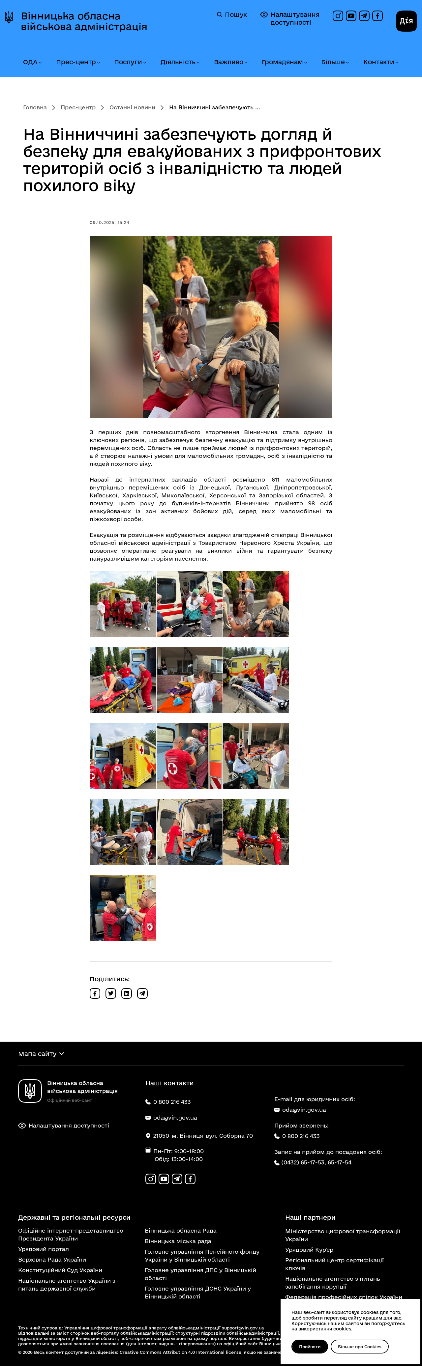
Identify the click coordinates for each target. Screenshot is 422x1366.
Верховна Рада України (52, 1259)
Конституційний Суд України (60, 1270)
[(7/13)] (123, 756)
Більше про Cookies (359, 1346)
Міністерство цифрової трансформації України (342, 1235)
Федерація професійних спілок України (343, 1297)
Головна (35, 107)
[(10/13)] (123, 832)
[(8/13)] (190, 756)
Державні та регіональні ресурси (74, 1217)
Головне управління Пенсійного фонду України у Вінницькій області (202, 1255)
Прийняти (309, 1346)
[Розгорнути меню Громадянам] (305, 63)
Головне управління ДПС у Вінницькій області (200, 1274)
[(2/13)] (190, 604)
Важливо (228, 62)
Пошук (236, 14)
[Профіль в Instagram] (338, 16)
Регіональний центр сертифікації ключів (334, 1264)
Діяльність (178, 62)
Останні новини (132, 107)
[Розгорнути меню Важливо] (245, 63)
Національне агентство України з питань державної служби (66, 1284)
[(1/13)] (123, 604)
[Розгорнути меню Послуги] (144, 63)
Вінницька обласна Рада (181, 1230)
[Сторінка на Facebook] (377, 16)
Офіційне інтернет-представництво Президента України (70, 1234)
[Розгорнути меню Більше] (347, 63)
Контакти (378, 62)
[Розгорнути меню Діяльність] (198, 63)
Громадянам (282, 62)
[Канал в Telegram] (364, 16)
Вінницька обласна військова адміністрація (84, 21)
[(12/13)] (256, 832)
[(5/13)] (190, 680)
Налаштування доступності (295, 18)
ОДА (30, 62)
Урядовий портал (43, 1249)
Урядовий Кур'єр (309, 1249)
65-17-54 (339, 1162)
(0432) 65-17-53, (303, 1162)
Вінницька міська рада (178, 1241)
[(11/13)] (190, 832)
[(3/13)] (256, 604)
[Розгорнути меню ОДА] (40, 63)
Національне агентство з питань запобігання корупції (332, 1282)
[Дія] (406, 21)
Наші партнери (310, 1217)
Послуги (128, 62)
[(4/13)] (123, 680)
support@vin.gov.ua (243, 1327)
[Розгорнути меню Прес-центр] (98, 63)
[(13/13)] (123, 908)
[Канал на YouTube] (351, 16)
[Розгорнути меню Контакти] (396, 63)
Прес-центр (76, 62)
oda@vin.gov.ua (304, 1109)
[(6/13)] (256, 680)
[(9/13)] (256, 756)
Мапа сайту (37, 1053)
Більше (333, 62)
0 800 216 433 (301, 1136)
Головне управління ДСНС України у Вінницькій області (198, 1292)
